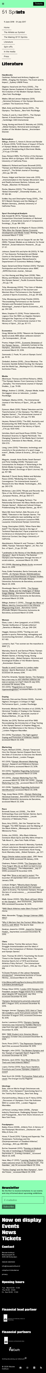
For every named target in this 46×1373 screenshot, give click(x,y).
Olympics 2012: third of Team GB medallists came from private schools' (22, 1011)
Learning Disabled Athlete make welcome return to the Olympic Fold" (22, 1161)
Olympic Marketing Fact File (25, 778)
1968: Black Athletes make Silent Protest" (20, 908)
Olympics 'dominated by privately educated (20, 1001)
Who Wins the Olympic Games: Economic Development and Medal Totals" (20, 231)
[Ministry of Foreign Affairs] (14, 1340)
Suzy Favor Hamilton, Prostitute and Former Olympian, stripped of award (21, 1069)
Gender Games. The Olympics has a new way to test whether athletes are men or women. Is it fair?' (23, 679)
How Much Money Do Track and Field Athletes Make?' (20, 1061)
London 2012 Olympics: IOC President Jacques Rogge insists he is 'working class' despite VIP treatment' (22, 991)
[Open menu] (3, 4)
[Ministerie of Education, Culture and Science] (14, 1318)
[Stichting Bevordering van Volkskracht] (14, 1358)
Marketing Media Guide (22, 564)
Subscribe (8, 1206)
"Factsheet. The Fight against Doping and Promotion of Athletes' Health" (20, 736)
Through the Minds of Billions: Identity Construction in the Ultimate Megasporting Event (23, 605)
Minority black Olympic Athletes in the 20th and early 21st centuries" (21, 886)
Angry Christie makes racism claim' (17, 856)
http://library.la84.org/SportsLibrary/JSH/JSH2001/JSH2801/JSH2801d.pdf (23, 983)
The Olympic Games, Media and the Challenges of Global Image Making (21, 591)
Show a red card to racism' (23, 875)
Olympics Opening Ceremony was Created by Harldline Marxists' (21, 1023)
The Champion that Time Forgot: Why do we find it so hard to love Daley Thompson (22, 866)
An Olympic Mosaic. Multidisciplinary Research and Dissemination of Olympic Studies (22, 575)
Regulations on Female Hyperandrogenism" (17, 688)
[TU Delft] (14, 1349)
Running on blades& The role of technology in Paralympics (21, 1149)
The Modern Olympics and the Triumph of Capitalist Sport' (23, 1051)
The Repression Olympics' (31, 1043)
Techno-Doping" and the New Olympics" (19, 1170)
